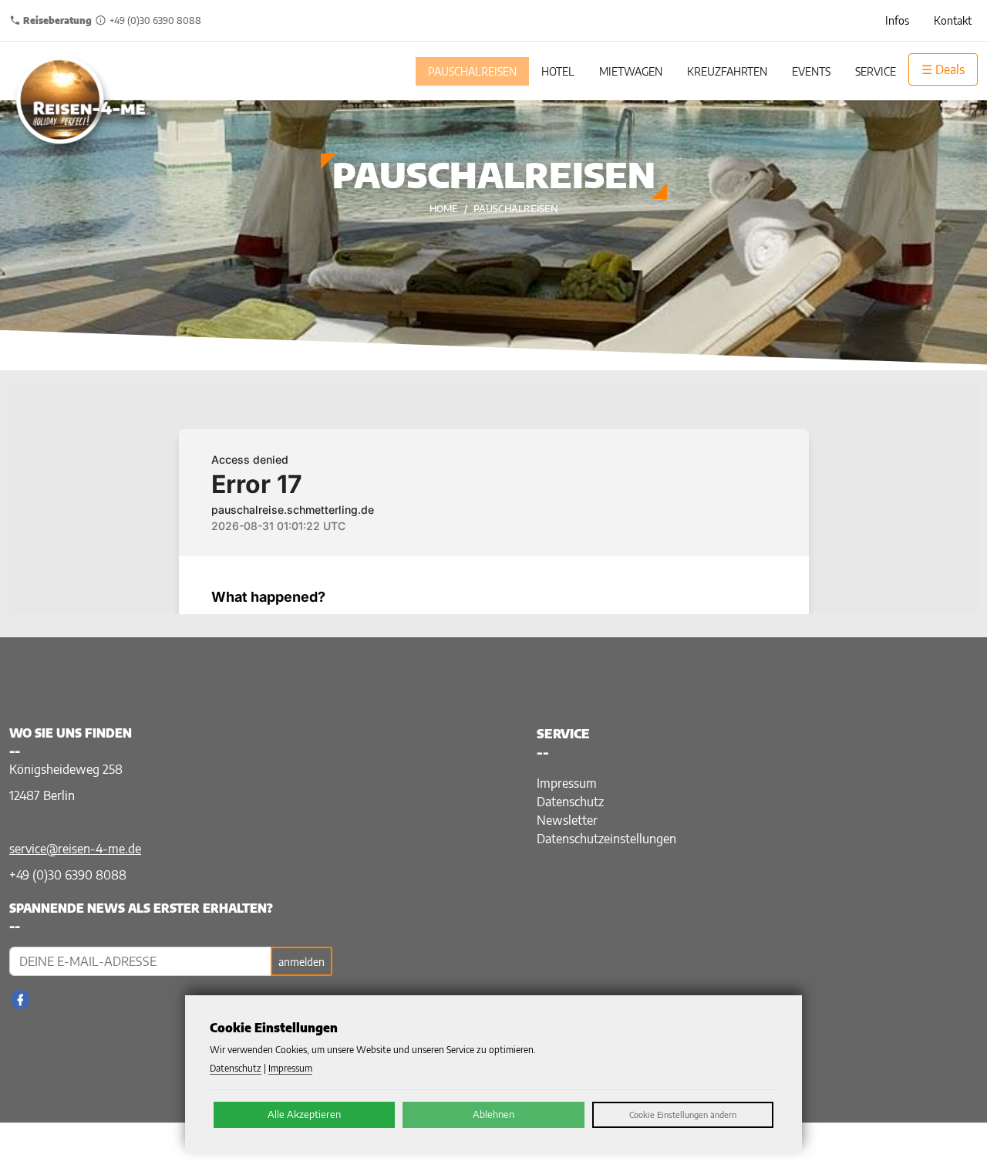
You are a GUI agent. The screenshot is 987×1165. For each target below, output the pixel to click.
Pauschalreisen (515, 208)
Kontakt (953, 20)
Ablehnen (493, 1114)
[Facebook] (20, 999)
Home (443, 208)
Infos (897, 20)
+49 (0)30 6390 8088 (67, 875)
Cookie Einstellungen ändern (682, 1114)
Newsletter (567, 820)
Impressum (567, 783)
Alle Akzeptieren (304, 1114)
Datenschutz (570, 801)
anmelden (301, 961)
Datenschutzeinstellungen (606, 838)
